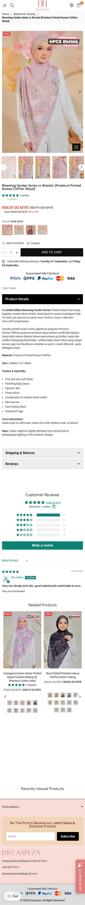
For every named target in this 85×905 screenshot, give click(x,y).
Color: (12, 221)
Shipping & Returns (20, 453)
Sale (6, 33)
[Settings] (71, 5)
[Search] (12, 5)
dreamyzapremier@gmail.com (19, 873)
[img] (10, 571)
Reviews (11, 464)
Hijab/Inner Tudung (24, 14)
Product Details (17, 299)
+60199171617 (10, 867)
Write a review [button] (42, 545)
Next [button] (80, 92)
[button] (10, 195)
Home (5, 14)
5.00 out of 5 (53, 502)
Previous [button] (5, 92)
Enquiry (35, 243)
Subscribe (68, 836)
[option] (42, 92)
